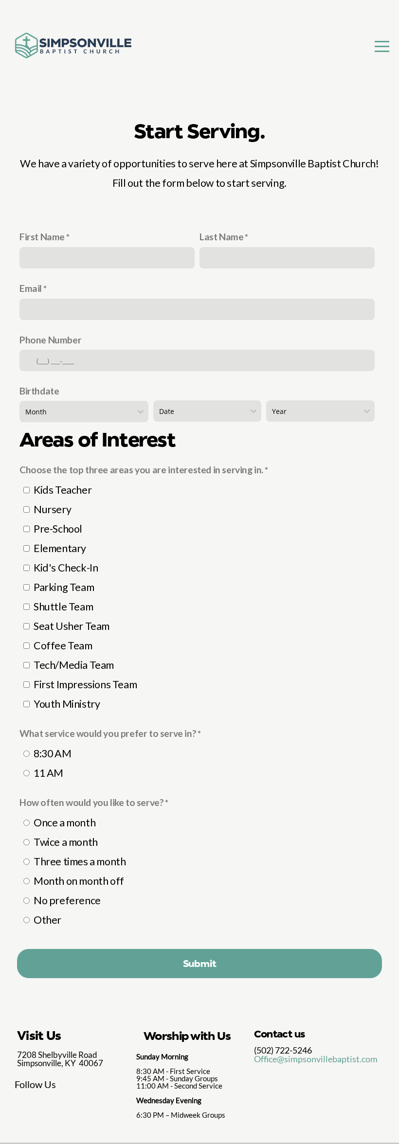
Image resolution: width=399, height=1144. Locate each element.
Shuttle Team (63, 606)
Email (30, 288)
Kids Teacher (62, 489)
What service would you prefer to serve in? (107, 733)
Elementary (60, 548)
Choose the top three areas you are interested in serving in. (141, 469)
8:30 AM (52, 753)
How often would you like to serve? (91, 802)
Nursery (52, 509)
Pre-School (58, 528)
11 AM (48, 773)
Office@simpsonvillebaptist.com (316, 1059)
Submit (200, 963)
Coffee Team (63, 645)
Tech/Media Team (74, 665)
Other (47, 919)
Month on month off (79, 881)
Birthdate (39, 390)
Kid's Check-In (66, 567)
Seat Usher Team (71, 626)
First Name (42, 236)
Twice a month (66, 842)
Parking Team (64, 587)
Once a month (64, 822)
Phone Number (50, 339)
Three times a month (80, 861)
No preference (67, 900)
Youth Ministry (67, 703)
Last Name (221, 236)
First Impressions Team (85, 684)
